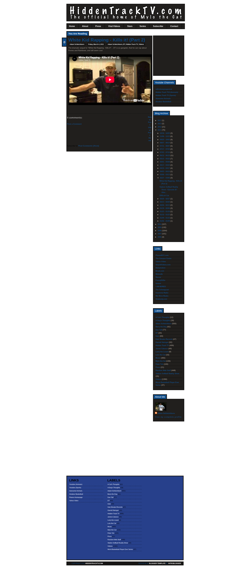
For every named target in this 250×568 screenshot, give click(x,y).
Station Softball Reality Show (167, 374)
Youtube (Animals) (75, 484)
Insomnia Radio (162, 293)
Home (72, 26)
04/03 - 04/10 (165, 171)
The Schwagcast (162, 290)
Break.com (160, 271)
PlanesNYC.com (162, 255)
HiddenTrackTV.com (94, 563)
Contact (174, 26)
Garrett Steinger (162, 342)
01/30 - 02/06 (165, 208)
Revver (158, 277)
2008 (160, 231)
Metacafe (159, 274)
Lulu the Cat (160, 355)
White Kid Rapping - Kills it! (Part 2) (106, 39)
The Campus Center (163, 258)
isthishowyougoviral (164, 89)
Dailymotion (160, 268)
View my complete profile (168, 417)
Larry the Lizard (162, 352)
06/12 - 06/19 (165, 155)
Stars (129, 26)
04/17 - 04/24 (165, 165)
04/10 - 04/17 (165, 168)
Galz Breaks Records (164, 339)
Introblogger (174, 563)
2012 (160, 127)
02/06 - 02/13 (165, 205)
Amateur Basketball (163, 102)
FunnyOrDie (160, 280)
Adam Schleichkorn (115, 44)
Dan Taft (159, 330)
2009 (160, 227)
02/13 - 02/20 (165, 202)
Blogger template (157, 563)
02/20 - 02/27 (165, 199)
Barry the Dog (161, 327)
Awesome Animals (163, 98)
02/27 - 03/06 (165, 178)
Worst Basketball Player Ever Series (120, 549)
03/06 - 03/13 (165, 175)
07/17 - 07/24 (165, 149)
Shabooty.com (161, 299)
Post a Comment (74, 124)
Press (98, 26)
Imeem (158, 283)
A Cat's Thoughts (162, 317)
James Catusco (162, 349)
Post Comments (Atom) (88, 146)
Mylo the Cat (161, 361)
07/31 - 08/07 (165, 146)
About (85, 26)
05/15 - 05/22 (165, 159)
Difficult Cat (164, 195)
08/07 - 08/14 (165, 143)
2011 (160, 130)
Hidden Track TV (132, 44)
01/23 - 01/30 (165, 211)
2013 (160, 124)
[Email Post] (68, 109)
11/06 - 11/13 (165, 136)
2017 (160, 120)
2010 (160, 224)
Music (158, 358)
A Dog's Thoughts (163, 320)
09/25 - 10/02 (165, 140)
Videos (141, 44)
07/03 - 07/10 (165, 152)
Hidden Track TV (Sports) (166, 95)
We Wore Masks (162, 296)
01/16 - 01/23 (165, 215)
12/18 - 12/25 (165, 133)
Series (143, 26)
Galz (157, 336)
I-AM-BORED (161, 287)
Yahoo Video (161, 262)
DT (124, 44)
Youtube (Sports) (75, 488)
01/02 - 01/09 (165, 221)
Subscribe (158, 26)
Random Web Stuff (163, 370)
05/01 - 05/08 (165, 162)
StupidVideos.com (163, 265)
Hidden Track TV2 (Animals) (167, 92)
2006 (160, 237)
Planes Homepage (76, 497)
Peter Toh (159, 364)
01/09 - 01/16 (165, 218)
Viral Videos (114, 26)
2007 (160, 234)
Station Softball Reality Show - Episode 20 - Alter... (169, 189)
